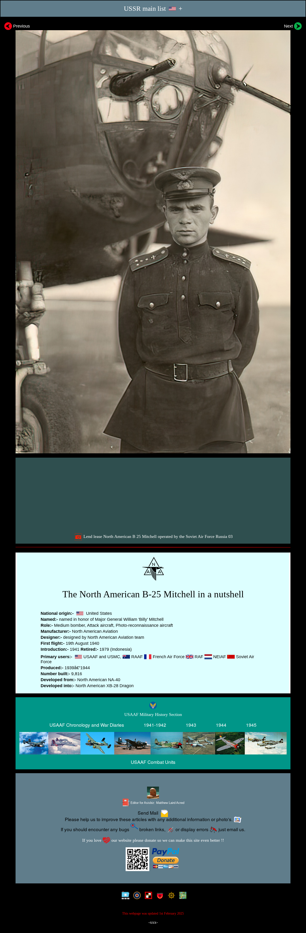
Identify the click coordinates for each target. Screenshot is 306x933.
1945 (251, 724)
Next (289, 26)
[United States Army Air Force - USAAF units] (153, 743)
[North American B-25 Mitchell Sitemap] (124, 896)
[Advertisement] (153, 495)
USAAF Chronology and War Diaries (86, 724)
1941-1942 (155, 724)
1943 (191, 724)
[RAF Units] (136, 896)
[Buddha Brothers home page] (170, 896)
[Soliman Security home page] (159, 896)
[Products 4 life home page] (182, 896)
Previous (21, 26)
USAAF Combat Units (153, 762)
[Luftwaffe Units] (147, 896)
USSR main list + (153, 8)
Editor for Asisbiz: (157, 803)
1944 (221, 724)
